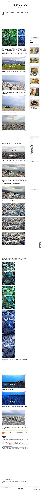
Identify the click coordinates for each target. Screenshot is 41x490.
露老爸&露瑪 (20, 5)
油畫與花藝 (31, 144)
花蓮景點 (14, 481)
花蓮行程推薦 (10, 481)
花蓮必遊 (23, 481)
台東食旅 (32, 148)
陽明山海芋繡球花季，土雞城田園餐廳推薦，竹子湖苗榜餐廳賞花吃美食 (15, 447)
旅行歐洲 (31, 145)
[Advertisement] (15, 22)
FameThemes (38, 487)
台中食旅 (32, 153)
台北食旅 (32, 154)
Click (40, 245)
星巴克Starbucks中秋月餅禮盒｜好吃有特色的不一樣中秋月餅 (13, 442)
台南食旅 (32, 152)
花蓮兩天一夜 (19, 481)
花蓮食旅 (10, 479)
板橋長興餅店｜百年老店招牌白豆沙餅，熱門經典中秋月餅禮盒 (14, 443)
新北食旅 (32, 147)
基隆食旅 (32, 151)
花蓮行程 (6, 481)
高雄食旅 (32, 150)
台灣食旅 (7, 479)
